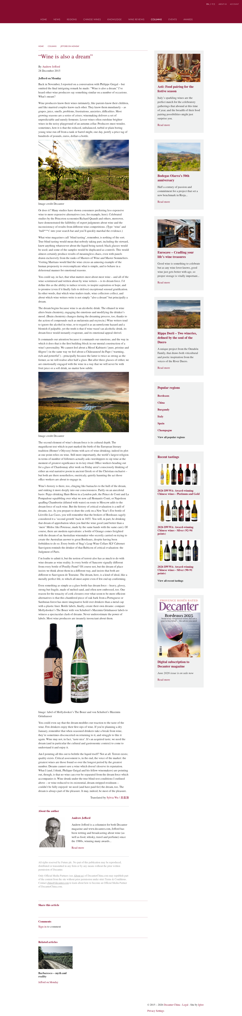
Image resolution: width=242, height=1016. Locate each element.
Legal (185, 1004)
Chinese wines (92, 19)
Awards (188, 19)
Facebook (77, 910)
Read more (78, 847)
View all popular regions (171, 437)
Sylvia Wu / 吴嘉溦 (118, 797)
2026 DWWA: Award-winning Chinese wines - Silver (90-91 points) (175, 570)
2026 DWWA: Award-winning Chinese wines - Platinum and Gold (179, 492)
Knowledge (114, 19)
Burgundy (164, 409)
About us (222, 4)
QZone (59, 910)
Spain (161, 423)
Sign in (42, 926)
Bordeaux (163, 396)
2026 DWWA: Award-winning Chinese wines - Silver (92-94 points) (175, 530)
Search (200, 20)
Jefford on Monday (70, 46)
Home (43, 19)
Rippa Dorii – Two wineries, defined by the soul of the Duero (177, 337)
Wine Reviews (136, 19)
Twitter (17, 4)
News (57, 19)
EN (207, 4)
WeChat (11, 4)
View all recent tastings (170, 581)
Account (234, 4)
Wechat (46, 910)
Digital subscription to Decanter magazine (173, 664)
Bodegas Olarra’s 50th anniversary (173, 178)
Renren (65, 910)
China (161, 402)
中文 (213, 4)
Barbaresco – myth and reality (52, 974)
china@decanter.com (58, 883)
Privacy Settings (155, 1011)
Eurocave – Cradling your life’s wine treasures (176, 254)
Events (172, 19)
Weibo (4, 4)
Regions (72, 19)
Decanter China (121, 9)
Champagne (165, 430)
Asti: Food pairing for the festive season (176, 89)
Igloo (201, 1004)
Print (83, 910)
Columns (156, 19)
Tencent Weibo (52, 910)
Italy (160, 416)
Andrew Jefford (51, 66)
